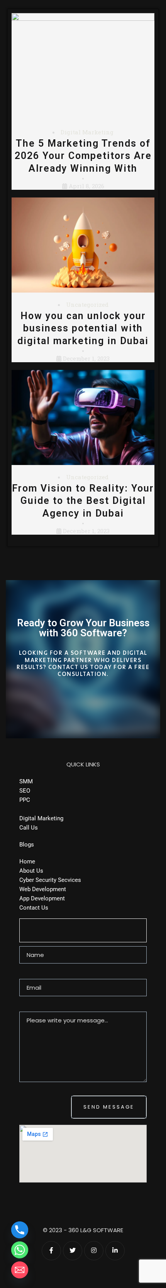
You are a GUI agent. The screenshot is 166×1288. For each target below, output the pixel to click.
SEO (24, 790)
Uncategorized (87, 304)
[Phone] (19, 1229)
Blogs (26, 844)
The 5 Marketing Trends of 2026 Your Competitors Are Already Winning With (83, 156)
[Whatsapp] (19, 1249)
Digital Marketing (87, 132)
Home (27, 861)
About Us (31, 870)
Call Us (28, 827)
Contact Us (33, 907)
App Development (42, 898)
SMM (26, 781)
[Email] (19, 1269)
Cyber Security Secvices (50, 880)
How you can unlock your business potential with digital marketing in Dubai (83, 328)
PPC (24, 799)
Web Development (42, 889)
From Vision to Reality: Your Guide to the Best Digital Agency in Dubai (83, 501)
